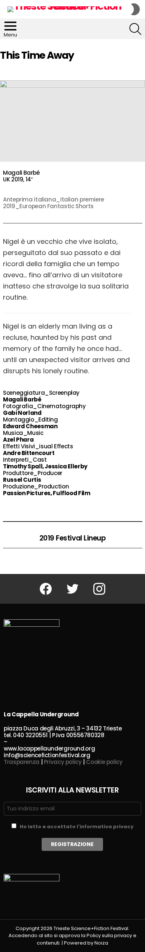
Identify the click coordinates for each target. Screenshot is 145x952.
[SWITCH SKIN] (135, 9)
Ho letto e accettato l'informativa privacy (76, 826)
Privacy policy (63, 762)
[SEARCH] (135, 29)
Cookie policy (104, 762)
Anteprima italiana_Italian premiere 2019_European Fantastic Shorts (53, 203)
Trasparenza (21, 762)
